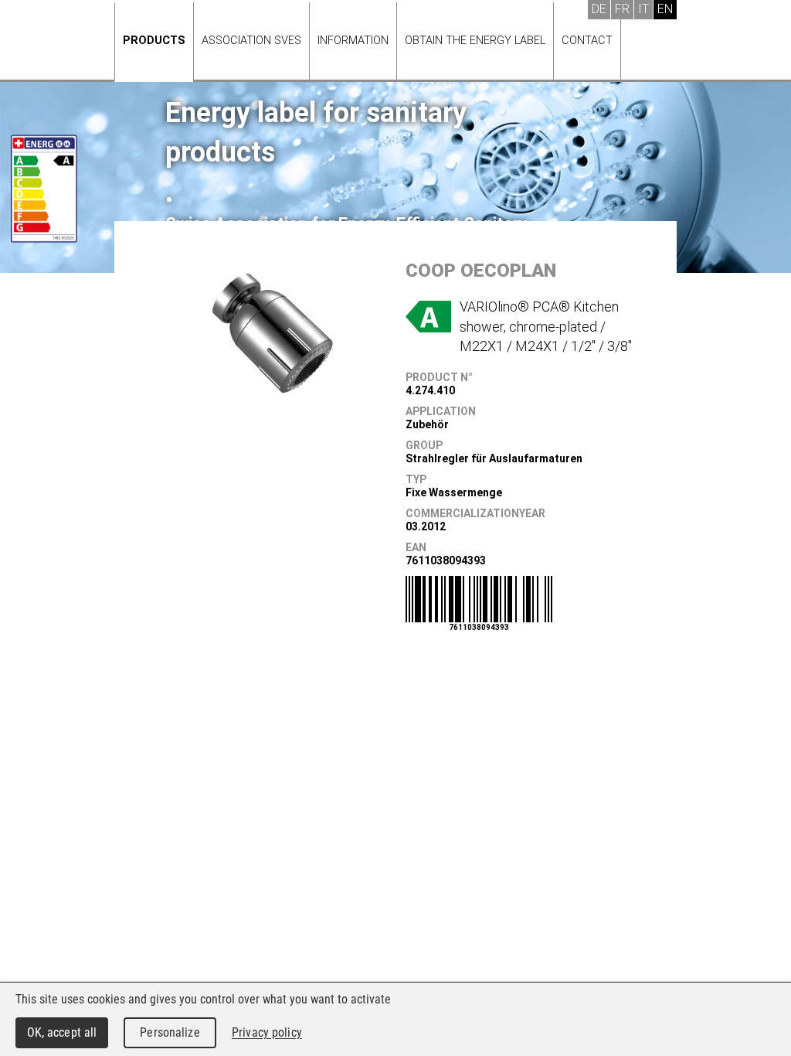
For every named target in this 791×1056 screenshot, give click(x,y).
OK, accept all (62, 1032)
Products (154, 40)
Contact (587, 40)
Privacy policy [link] (267, 1032)
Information (353, 40)
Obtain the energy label (475, 40)
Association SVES (251, 40)
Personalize (169, 1032)
